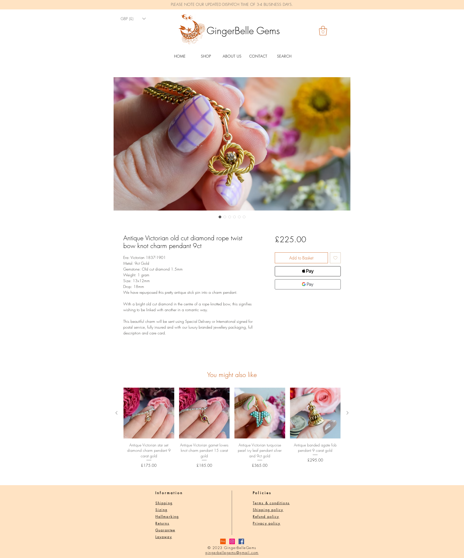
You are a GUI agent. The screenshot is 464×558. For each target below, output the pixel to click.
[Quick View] (148, 413)
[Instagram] (232, 541)
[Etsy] (223, 541)
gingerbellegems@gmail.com (232, 552)
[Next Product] (347, 413)
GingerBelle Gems (243, 30)
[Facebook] (241, 541)
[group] (232, 427)
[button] (323, 30)
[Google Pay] (308, 284)
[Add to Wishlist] (335, 258)
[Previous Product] (116, 413)
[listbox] (133, 18)
